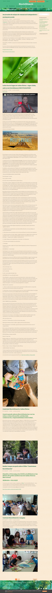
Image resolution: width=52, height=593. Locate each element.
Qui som (4, 1)
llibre (23, 483)
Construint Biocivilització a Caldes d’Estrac (16, 409)
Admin (11, 19)
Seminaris (28, 6)
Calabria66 (5, 22)
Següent (35, 579)
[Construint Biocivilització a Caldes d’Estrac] (20, 383)
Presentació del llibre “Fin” (43, 28)
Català (47, 1)
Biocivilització (12, 6)
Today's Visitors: (5, 587)
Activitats (34, 6)
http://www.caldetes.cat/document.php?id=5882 (12, 489)
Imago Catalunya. (13, 588)
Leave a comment (17, 19)
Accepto (44, 591)
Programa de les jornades (7, 49)
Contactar (8, 1)
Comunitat (39, 6)
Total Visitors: (18, 587)
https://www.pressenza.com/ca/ (9, 51)
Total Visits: (11, 587)
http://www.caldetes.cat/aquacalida (28, 354)
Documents (18, 6)
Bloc (43, 6)
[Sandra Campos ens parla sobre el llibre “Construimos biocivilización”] (20, 452)
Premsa (23, 6)
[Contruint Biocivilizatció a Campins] (20, 504)
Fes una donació (32, 1)
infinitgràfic (21, 588)
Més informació (10, 591)
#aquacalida (5, 91)
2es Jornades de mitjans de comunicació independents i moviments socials (43, 22)
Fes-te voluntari (41, 1)
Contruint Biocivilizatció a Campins (14, 518)
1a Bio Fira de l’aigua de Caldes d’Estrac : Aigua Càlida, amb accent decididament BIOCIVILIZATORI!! (43, 26)
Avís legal (11, 583)
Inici (7, 6)
